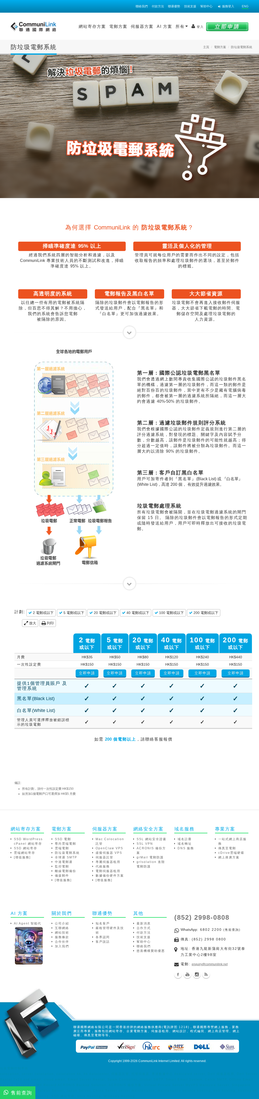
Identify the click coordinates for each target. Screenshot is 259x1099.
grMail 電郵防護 (150, 857)
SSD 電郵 (63, 839)
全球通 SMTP (66, 857)
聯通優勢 (174, 6)
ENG (245, 6)
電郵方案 (118, 26)
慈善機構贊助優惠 (151, 951)
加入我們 (62, 946)
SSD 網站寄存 (25, 848)
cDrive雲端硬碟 (231, 853)
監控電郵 (62, 866)
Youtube (187, 974)
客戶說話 (103, 941)
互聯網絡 (62, 928)
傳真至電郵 (227, 848)
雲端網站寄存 (24, 853)
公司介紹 (62, 923)
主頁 (206, 47)
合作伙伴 (62, 941)
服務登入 (228, 6)
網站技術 (62, 932)
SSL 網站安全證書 (151, 839)
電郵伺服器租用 (108, 871)
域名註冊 (185, 839)
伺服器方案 (142, 26)
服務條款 (62, 937)
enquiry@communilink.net (210, 964)
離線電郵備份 (65, 871)
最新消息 (144, 923)
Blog (206, 974)
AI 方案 (164, 26)
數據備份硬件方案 (110, 875)
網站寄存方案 (92, 26)
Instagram (197, 974)
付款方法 (158, 6)
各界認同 (103, 937)
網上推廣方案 (229, 857)
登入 (200, 27)
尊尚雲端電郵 (65, 843)
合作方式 (144, 928)
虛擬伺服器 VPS (109, 853)
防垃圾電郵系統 (67, 853)
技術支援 (190, 6)
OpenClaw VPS (109, 848)
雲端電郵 (62, 848)
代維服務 (103, 866)
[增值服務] (22, 857)
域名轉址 (185, 843)
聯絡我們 (142, 6)
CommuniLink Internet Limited (159, 1061)
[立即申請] (227, 26)
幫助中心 (206, 6)
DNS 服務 (186, 848)
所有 (181, 26)
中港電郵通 (64, 862)
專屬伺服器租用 (108, 862)
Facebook (178, 974)
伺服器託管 (104, 857)
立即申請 (87, 673)
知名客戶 (103, 923)
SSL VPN (145, 843)
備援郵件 (62, 875)
